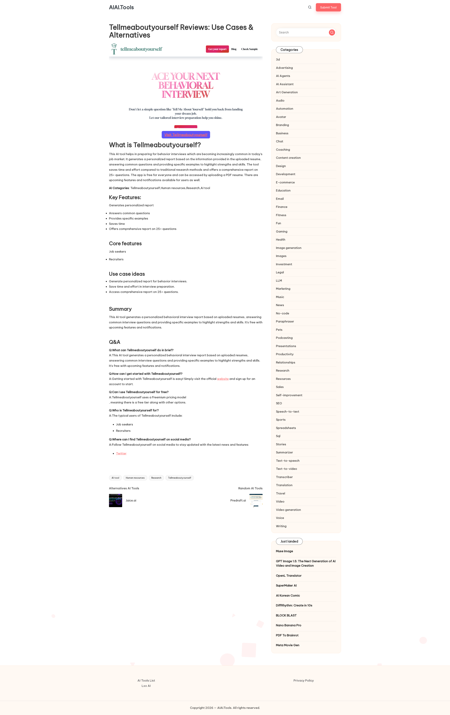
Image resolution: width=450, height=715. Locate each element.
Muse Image (284, 551)
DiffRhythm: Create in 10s (294, 605)
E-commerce (285, 182)
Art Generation (287, 92)
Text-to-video (286, 469)
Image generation (288, 248)
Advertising (284, 68)
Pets (279, 330)
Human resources (135, 477)
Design (281, 166)
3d (278, 59)
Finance (281, 207)
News (280, 305)
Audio (280, 100)
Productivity (285, 354)
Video (280, 501)
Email (280, 199)
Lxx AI (146, 686)
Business (282, 133)
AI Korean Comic (288, 595)
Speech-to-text (287, 411)
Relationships (285, 362)
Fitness (281, 215)
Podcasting (284, 338)
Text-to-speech (288, 461)
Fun (278, 223)
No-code (282, 313)
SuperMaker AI (286, 585)
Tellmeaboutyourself (179, 477)
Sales (280, 387)
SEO (279, 403)
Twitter (121, 453)
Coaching (283, 150)
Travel (280, 493)
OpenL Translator (289, 576)
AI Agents (283, 76)
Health (280, 240)
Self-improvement (289, 395)
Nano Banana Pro (288, 625)
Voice (280, 518)
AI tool (115, 477)
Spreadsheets (286, 428)
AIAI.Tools (121, 7)
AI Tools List (146, 680)
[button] (328, 7)
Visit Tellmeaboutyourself (185, 134)
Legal (280, 272)
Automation (284, 109)
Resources (283, 379)
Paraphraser (285, 321)
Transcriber (284, 477)
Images (281, 256)
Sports (281, 420)
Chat (279, 141)
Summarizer (284, 452)
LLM (279, 281)
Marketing (283, 289)
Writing (281, 526)
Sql (278, 436)
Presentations (286, 346)
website (223, 379)
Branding (282, 125)
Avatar (281, 117)
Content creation (288, 158)
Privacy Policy (304, 680)
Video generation (288, 510)
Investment (284, 264)
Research (156, 477)
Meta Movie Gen (287, 645)
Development (285, 174)
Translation (284, 485)
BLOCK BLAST (286, 615)
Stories (281, 444)
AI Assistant (285, 84)
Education (283, 190)
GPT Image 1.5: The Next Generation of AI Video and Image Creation (306, 563)
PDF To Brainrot (287, 635)
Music (280, 297)
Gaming (281, 231)
